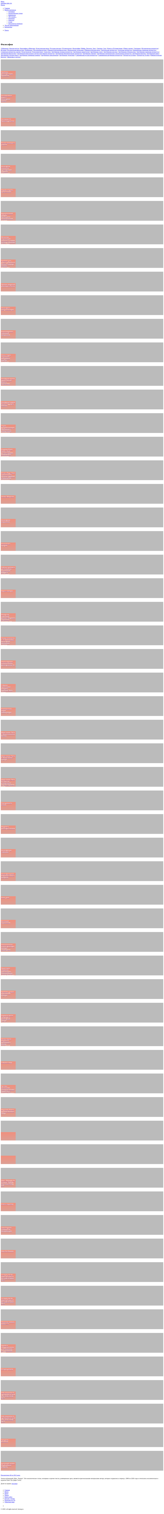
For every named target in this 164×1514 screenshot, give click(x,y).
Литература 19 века (143, 55)
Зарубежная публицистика (127, 52)
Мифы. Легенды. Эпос (88, 48)
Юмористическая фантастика (57, 50)
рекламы (14, 1483)
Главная (7, 8)
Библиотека (8, 27)
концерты (11, 18)
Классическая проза (42, 48)
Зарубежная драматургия (81, 52)
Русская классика (55, 48)
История (3, 50)
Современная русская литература (86, 55)
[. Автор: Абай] (82, 1136)
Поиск (3, 5)
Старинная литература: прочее (11, 52)
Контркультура (14, 48)
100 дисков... (12, 17)
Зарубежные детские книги (10, 55)
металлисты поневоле (15, 23)
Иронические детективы (76, 50)
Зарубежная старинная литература (148, 52)
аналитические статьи (15, 13)
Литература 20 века (129, 55)
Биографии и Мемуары (27, 48)
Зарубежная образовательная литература (69, 53)
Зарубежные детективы (67, 55)
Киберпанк (28, 50)
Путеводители (67, 48)
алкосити (11, 20)
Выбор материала (10, 10)
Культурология (26, 52)
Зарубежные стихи (96, 52)
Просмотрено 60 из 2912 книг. (10, 1475)
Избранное (4, 48)
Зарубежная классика (110, 52)
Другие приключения (12, 25)
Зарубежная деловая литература (62, 52)
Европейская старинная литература (144, 50)
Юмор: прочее (128, 48)
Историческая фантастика (15, 50)
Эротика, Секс (101, 48)
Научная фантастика (40, 50)
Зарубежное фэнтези (139, 53)
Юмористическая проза (92, 50)
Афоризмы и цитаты (13, 57)
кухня (10, 22)
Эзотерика (137, 48)
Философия (76, 48)
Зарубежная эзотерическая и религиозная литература (114, 53)
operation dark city (6, 3)
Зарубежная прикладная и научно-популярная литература (35, 53)
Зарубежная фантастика (8, 53)
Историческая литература (150, 48)
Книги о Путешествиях (115, 48)
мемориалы (12, 15)
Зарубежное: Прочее (89, 53)
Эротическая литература (109, 50)
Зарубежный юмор (153, 53)
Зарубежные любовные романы (30, 55)
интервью (11, 11)
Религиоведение (37, 52)
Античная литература (125, 50)
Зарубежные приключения (49, 55)
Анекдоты (47, 52)
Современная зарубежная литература (110, 55)
